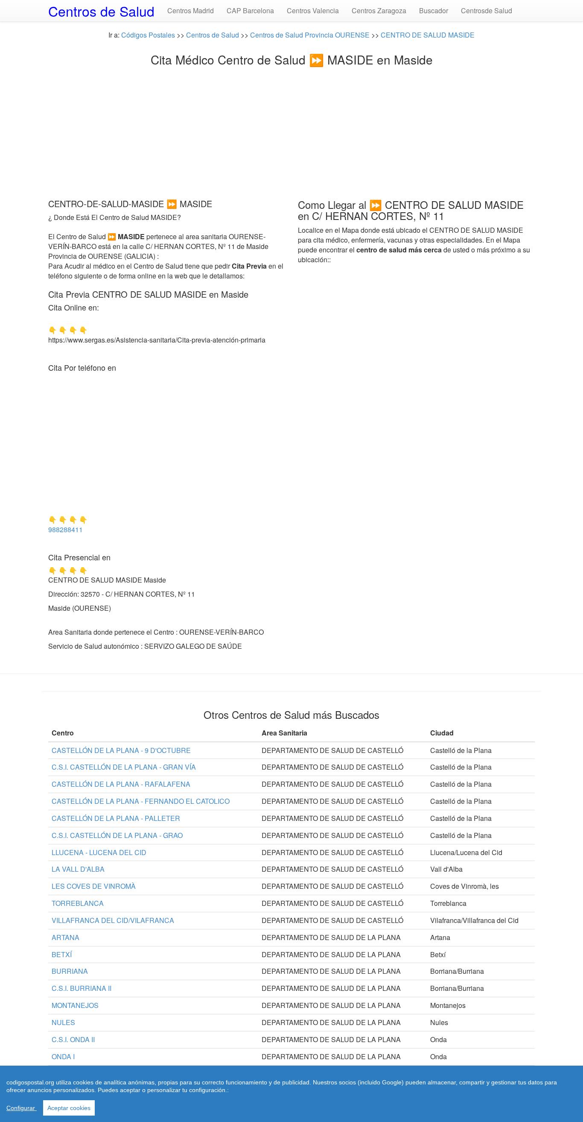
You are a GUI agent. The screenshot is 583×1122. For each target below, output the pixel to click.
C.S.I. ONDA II (73, 1039)
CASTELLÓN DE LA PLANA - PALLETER (116, 818)
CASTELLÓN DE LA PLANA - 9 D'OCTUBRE (121, 750)
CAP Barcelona (250, 10)
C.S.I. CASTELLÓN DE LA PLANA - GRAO (117, 835)
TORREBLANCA (78, 903)
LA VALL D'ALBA (78, 869)
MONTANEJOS (75, 1005)
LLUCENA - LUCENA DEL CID (99, 852)
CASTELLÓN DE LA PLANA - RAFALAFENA (121, 784)
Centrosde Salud (486, 10)
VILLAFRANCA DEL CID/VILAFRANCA (113, 920)
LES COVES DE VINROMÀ (94, 886)
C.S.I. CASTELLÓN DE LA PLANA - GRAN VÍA (124, 767)
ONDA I (63, 1056)
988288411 (65, 529)
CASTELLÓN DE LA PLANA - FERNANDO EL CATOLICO (141, 801)
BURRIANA (70, 971)
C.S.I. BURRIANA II (81, 988)
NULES (63, 1022)
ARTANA (65, 937)
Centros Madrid (190, 10)
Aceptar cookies (68, 1107)
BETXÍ (62, 954)
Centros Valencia (313, 10)
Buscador (433, 10)
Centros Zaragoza (379, 10)
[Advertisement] (291, 130)
